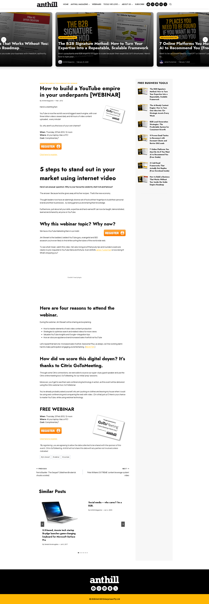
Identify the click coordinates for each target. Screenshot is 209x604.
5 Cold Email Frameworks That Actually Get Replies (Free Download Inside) (159, 167)
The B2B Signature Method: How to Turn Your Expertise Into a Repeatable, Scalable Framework (159, 94)
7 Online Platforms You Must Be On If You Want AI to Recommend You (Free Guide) (160, 153)
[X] (115, 588)
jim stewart (45, 457)
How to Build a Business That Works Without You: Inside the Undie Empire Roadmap (160, 181)
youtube (65, 457)
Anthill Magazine (47, 101)
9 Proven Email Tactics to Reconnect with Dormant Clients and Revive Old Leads (159, 139)
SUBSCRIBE (139, 4)
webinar (56, 457)
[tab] (78, 552)
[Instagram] (152, 4)
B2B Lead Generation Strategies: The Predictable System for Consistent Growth (159, 126)
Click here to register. (49, 154)
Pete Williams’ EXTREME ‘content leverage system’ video (108, 472)
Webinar (74, 83)
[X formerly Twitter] (165, 4)
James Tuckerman (103, 250)
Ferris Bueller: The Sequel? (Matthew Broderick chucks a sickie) (56, 472)
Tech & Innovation (62, 83)
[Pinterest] (161, 4)
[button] (3, 39)
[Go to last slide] (42, 524)
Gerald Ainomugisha (51, 544)
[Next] (123, 524)
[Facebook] (148, 4)
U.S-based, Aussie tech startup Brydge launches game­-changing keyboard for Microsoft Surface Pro (59, 535)
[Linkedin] (157, 4)
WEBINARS (96, 4)
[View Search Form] (170, 4)
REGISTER (90, 347)
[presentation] (60, 511)
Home (65, 4)
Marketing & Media (47, 83)
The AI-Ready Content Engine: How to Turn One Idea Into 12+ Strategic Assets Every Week (159, 110)
